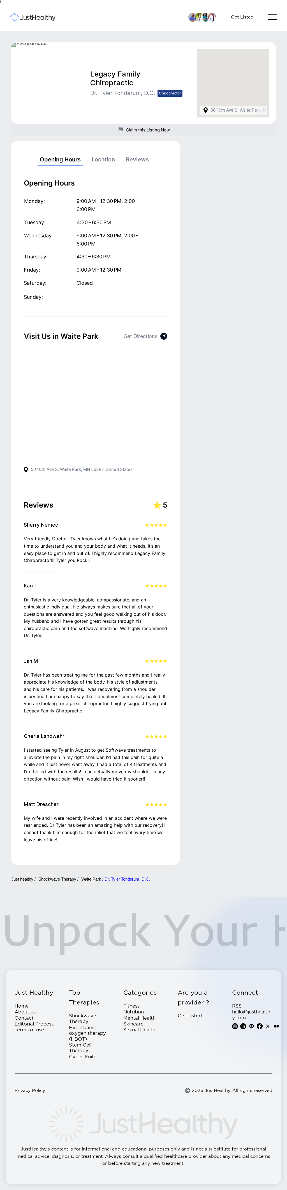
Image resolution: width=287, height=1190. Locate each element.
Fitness (131, 1005)
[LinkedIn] (243, 1026)
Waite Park (91, 879)
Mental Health (139, 1017)
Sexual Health (139, 1029)
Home (22, 1005)
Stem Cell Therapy (80, 1047)
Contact (24, 1017)
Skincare (133, 1023)
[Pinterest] (251, 1026)
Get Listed (190, 1015)
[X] (268, 1026)
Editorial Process (34, 1023)
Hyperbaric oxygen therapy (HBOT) (87, 1033)
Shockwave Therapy (82, 1018)
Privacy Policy (30, 1090)
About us (25, 1011)
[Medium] (276, 1026)
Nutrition (133, 1011)
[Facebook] (260, 1026)
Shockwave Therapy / (58, 879)
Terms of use (29, 1029)
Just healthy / (23, 879)
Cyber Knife (82, 1056)
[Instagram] (235, 1026)
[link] (60, 160)
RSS (237, 1005)
